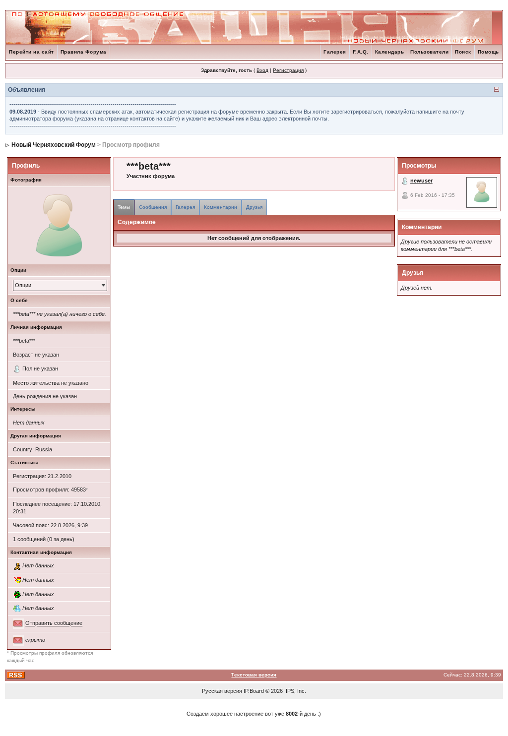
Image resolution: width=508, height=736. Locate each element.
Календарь (389, 52)
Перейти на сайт (31, 52)
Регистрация (288, 70)
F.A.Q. (361, 52)
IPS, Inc (295, 691)
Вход (262, 70)
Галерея (334, 52)
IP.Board (254, 691)
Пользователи (429, 52)
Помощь (488, 52)
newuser (421, 181)
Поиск (463, 52)
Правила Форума (84, 52)
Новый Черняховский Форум (53, 144)
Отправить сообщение (53, 623)
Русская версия (222, 691)
